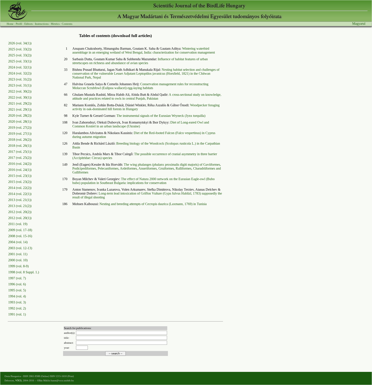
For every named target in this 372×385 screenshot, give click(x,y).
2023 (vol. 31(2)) (19, 79)
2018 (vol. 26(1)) (19, 145)
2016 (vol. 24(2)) (19, 163)
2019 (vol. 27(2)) (19, 127)
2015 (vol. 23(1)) (19, 176)
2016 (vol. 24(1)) (19, 170)
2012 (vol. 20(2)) (19, 212)
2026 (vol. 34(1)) (19, 43)
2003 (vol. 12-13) (20, 248)
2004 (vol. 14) (18, 242)
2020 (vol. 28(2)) (19, 115)
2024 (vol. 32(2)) (19, 73)
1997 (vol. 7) (17, 278)
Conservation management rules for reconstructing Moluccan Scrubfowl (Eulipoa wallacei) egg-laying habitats (140, 86)
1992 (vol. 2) (17, 308)
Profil (19, 23)
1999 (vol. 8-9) (18, 266)
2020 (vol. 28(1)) (19, 121)
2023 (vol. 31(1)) (19, 85)
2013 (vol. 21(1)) (19, 200)
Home (10, 23)
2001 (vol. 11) (17, 254)
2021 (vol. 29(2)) (19, 103)
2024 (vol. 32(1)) (19, 67)
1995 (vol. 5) (17, 290)
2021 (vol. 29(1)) (19, 109)
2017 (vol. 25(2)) (19, 157)
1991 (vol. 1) (17, 314)
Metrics (55, 23)
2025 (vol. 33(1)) (19, 61)
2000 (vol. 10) (18, 260)
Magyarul (358, 23)
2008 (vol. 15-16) (20, 236)
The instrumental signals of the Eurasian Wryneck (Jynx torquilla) (160, 116)
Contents (67, 23)
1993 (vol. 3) (17, 302)
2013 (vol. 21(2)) (19, 206)
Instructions (42, 23)
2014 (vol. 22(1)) (19, 194)
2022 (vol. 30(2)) (19, 91)
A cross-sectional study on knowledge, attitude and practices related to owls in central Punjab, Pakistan (146, 96)
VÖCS (18, 380)
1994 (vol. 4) (17, 296)
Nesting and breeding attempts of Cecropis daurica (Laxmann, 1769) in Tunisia (153, 204)
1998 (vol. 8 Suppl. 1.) (23, 272)
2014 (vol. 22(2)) (19, 188)
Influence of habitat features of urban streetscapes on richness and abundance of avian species (140, 61)
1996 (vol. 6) (17, 284)
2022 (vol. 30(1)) (19, 97)
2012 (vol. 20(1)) (19, 218)
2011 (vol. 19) (17, 224)
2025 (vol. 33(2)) (19, 49)
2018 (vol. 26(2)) (19, 139)
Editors (28, 23)
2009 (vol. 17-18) (20, 230)
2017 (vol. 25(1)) (19, 151)
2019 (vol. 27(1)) (19, 133)
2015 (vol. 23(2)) (19, 182)
